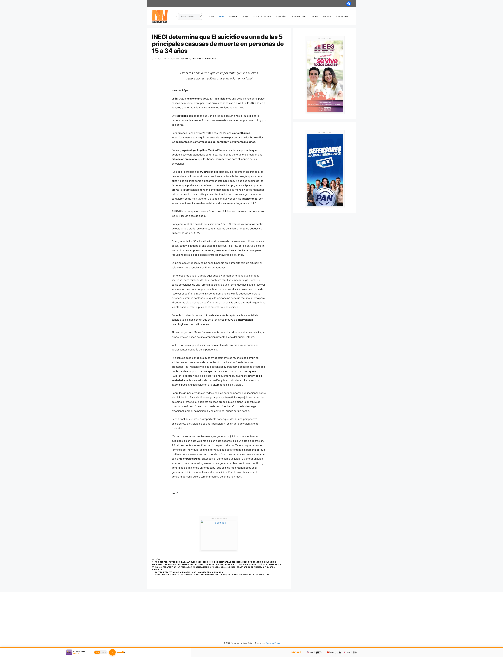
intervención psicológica (252, 564)
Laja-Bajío (281, 16)
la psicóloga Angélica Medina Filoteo (199, 567)
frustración (216, 564)
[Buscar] (201, 16)
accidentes (161, 562)
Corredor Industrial (262, 16)
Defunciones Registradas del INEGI (222, 562)
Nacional (327, 16)
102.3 (104, 652)
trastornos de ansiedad (250, 567)
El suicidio (171, 564)
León (221, 16)
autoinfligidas (177, 562)
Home (211, 16)
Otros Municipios (299, 16)
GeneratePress (273, 643)
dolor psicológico (252, 562)
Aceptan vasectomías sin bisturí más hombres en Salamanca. (189, 572)
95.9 (97, 652)
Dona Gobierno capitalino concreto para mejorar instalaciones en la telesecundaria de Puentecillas (212, 575)
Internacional (342, 16)
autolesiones (194, 562)
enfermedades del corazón (193, 564)
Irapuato (233, 16)
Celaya (245, 16)
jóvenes (272, 564)
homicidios (231, 564)
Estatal (315, 16)
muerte (232, 567)
